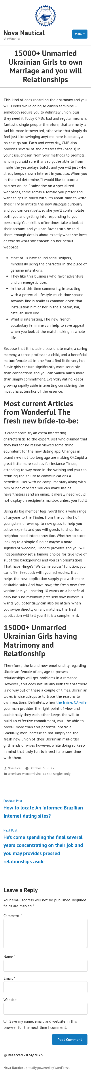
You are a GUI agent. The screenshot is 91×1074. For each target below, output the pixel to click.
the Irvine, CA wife (71, 702)
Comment (13, 915)
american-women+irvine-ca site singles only (39, 774)
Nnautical (15, 768)
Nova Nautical (24, 32)
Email (9, 978)
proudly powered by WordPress (47, 1068)
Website (10, 999)
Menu (81, 34)
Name (9, 956)
